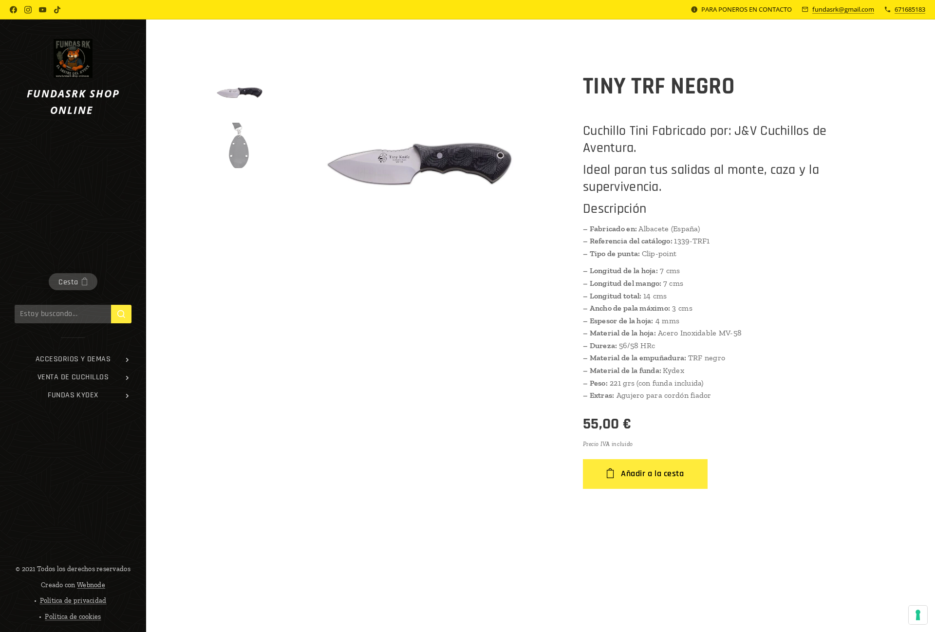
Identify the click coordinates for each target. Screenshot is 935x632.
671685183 (910, 9)
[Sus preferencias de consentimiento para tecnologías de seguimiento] (918, 615)
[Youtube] (43, 9)
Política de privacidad (73, 600)
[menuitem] (73, 359)
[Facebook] (13, 9)
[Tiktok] (57, 9)
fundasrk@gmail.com (843, 9)
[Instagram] (28, 9)
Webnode (91, 585)
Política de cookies (73, 617)
